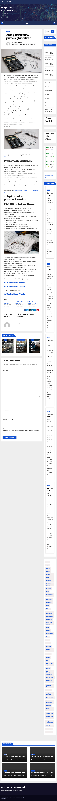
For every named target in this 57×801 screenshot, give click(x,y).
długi (47, 591)
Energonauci (49, 602)
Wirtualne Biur (8, 157)
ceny (47, 565)
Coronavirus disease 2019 (14, 756)
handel (47, 627)
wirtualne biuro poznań (49, 717)
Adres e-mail (6, 410)
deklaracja (48, 588)
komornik (48, 654)
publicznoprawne (50, 697)
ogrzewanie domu (48, 686)
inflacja (47, 640)
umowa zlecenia (48, 709)
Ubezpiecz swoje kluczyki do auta (35, 344)
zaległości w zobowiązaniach (49, 722)
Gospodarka (48, 90)
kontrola (23, 44)
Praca (47, 94)
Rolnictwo (48, 106)
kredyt (47, 660)
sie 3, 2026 (7, 759)
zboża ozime (49, 728)
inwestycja (48, 646)
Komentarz (6, 370)
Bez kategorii (49, 82)
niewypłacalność (50, 677)
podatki (27, 44)
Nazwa (5, 400)
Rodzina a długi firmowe (49, 701)
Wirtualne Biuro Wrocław (15, 294)
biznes (47, 562)
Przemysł (47, 98)
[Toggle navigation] (27, 23)
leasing (48, 668)
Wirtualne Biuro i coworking (21, 339)
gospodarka (49, 619)
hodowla (48, 630)
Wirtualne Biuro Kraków (14, 287)
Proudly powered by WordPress (8, 797)
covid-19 (48, 571)
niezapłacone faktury (49, 681)
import (47, 636)
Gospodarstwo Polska (14, 787)
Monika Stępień (18, 42)
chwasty (48, 568)
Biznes (8, 31)
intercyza (48, 643)
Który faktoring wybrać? (49, 664)
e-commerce (49, 599)
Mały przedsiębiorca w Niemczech (49, 673)
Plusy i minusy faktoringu (49, 694)
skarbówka (32, 44)
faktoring (48, 608)
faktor (47, 605)
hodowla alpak (49, 633)
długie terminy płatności (49, 595)
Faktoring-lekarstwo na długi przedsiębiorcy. (49, 614)
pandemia (48, 689)
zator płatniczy (49, 725)
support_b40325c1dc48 (18, 759)
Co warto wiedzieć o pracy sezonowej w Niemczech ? (49, 577)
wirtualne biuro (49, 713)
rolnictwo (48, 705)
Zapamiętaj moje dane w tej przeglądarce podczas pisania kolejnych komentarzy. (21, 431)
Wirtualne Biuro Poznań (14, 283)
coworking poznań (48, 584)
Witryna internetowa (8, 419)
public (47, 102)
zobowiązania (49, 732)
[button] (51, 22)
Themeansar (3, 798)
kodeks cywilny (48, 650)
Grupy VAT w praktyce (49, 623)
